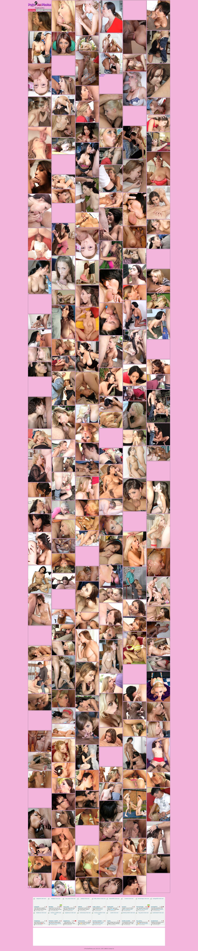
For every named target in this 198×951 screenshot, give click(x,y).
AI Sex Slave (31, 10)
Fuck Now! (47, 10)
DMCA (106, 948)
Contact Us (111, 948)
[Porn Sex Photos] (39, 4)
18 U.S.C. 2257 (100, 948)
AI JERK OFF (39, 10)
